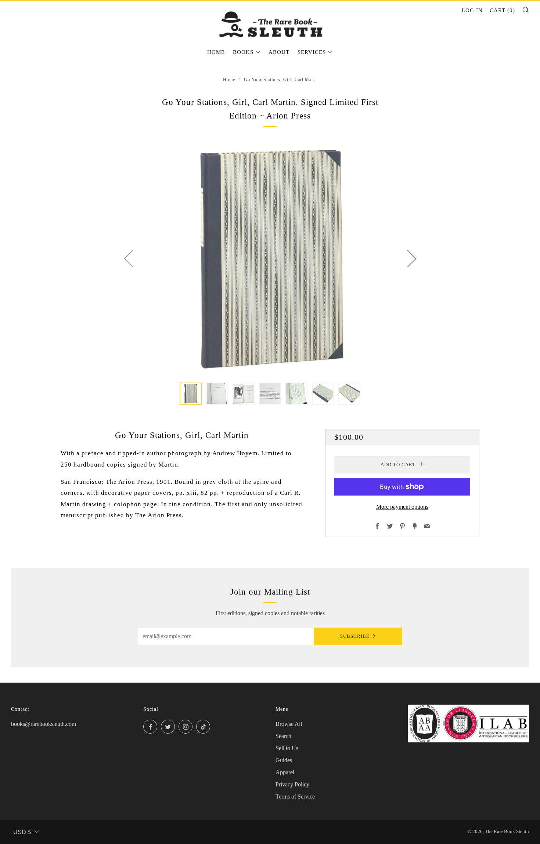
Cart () (502, 10)
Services (312, 52)
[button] (191, 394)
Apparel (285, 772)
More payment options (402, 507)
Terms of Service (295, 796)
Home (216, 52)
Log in (472, 10)
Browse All (289, 724)
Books (243, 52)
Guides (284, 760)
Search (283, 736)
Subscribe (355, 636)
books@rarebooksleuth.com (43, 724)
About (279, 52)
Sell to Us (287, 748)
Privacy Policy (292, 784)
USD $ (22, 832)
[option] (270, 258)
